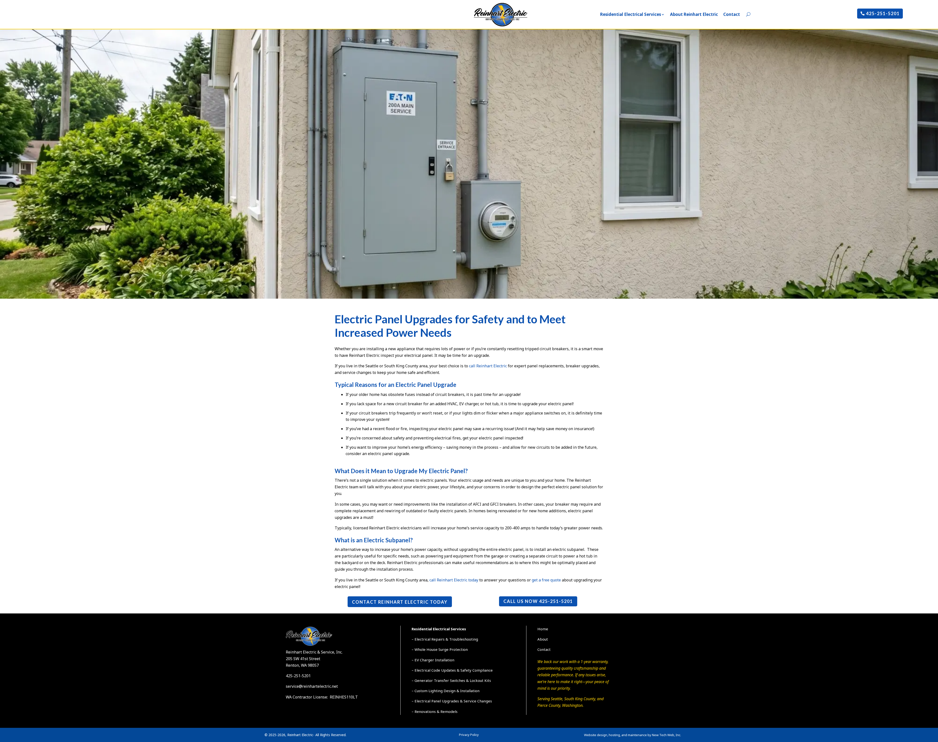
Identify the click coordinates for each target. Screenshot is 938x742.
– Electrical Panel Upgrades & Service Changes (452, 700)
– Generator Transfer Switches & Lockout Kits (451, 680)
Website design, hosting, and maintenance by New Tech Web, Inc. (632, 735)
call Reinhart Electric (488, 366)
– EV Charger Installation (433, 659)
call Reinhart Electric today (453, 580)
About (542, 639)
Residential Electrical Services (630, 14)
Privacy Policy (469, 734)
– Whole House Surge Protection (440, 649)
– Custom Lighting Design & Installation (446, 690)
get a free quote (546, 580)
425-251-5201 (883, 13)
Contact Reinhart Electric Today (400, 602)
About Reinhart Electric (694, 14)
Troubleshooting (463, 639)
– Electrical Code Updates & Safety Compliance (452, 670)
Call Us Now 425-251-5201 (538, 601)
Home (542, 628)
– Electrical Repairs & (430, 639)
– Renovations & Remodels (435, 711)
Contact (731, 14)
